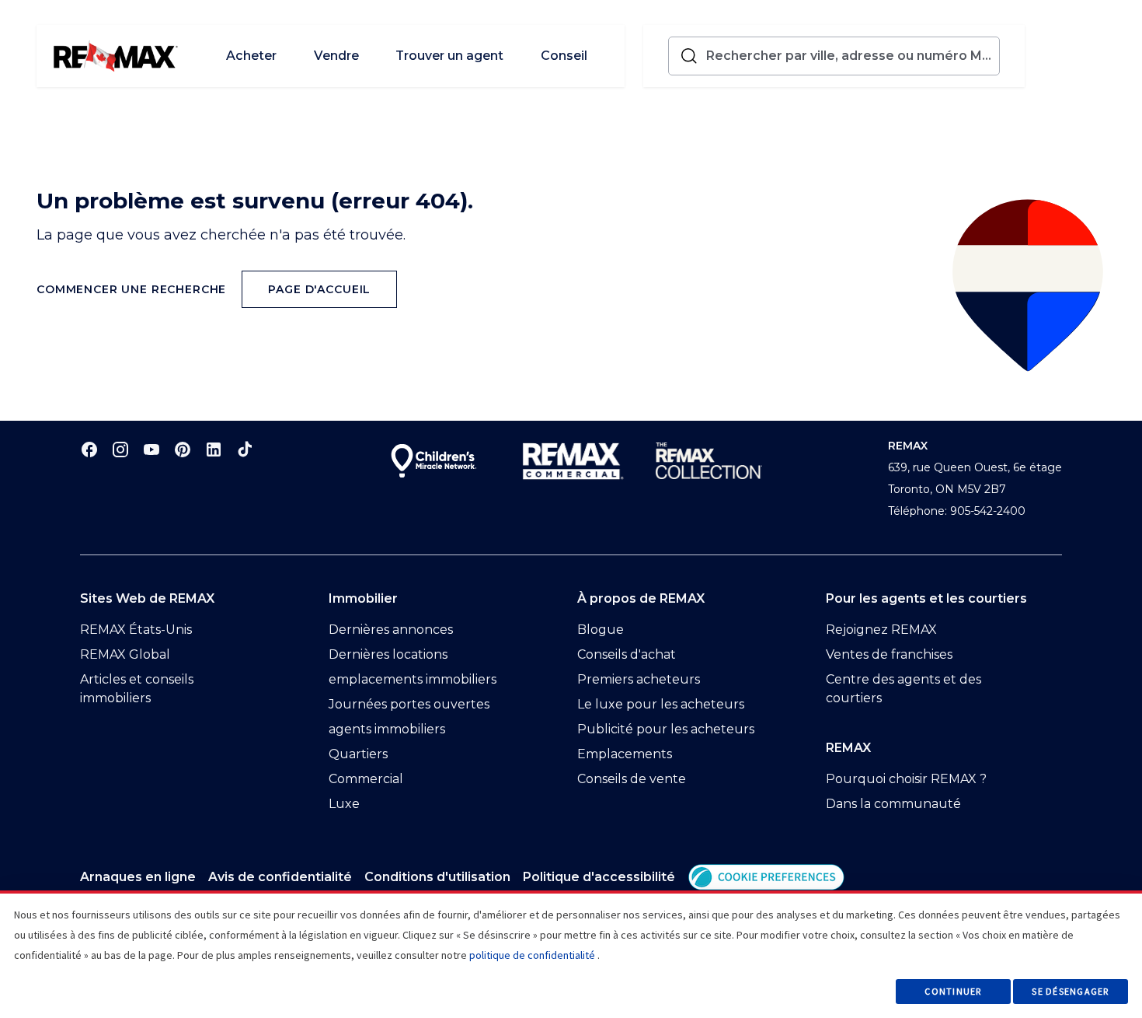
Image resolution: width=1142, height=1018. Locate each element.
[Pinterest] (182, 449)
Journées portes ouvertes (409, 704)
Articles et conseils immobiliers (136, 688)
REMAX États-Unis (136, 629)
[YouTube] (151, 449)
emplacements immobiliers (412, 679)
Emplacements (624, 754)
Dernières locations (388, 654)
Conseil (564, 55)
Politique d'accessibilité (599, 876)
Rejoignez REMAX (881, 629)
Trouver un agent (449, 55)
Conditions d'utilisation (437, 876)
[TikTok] (244, 449)
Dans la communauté (893, 803)
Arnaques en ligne (138, 876)
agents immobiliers (387, 729)
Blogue (600, 629)
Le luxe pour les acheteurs (660, 704)
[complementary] (766, 876)
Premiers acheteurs (638, 679)
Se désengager (1070, 991)
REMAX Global (125, 654)
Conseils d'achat (626, 654)
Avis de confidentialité (280, 876)
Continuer (952, 991)
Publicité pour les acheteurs (665, 729)
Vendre (336, 55)
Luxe (344, 803)
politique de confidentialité (532, 955)
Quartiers (358, 754)
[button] (766, 876)
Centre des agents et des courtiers (903, 688)
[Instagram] (120, 449)
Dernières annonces (391, 629)
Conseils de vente (631, 778)
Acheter (251, 55)
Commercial (366, 778)
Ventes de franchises (889, 654)
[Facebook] (89, 449)
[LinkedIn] (213, 449)
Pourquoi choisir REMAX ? (906, 778)
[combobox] (849, 56)
